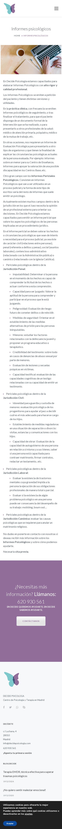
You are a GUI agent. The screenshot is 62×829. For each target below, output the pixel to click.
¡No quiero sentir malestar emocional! (24, 789)
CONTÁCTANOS (31, 621)
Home (17, 35)
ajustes (28, 813)
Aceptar (10, 823)
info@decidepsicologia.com (17, 743)
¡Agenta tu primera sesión (17, 752)
